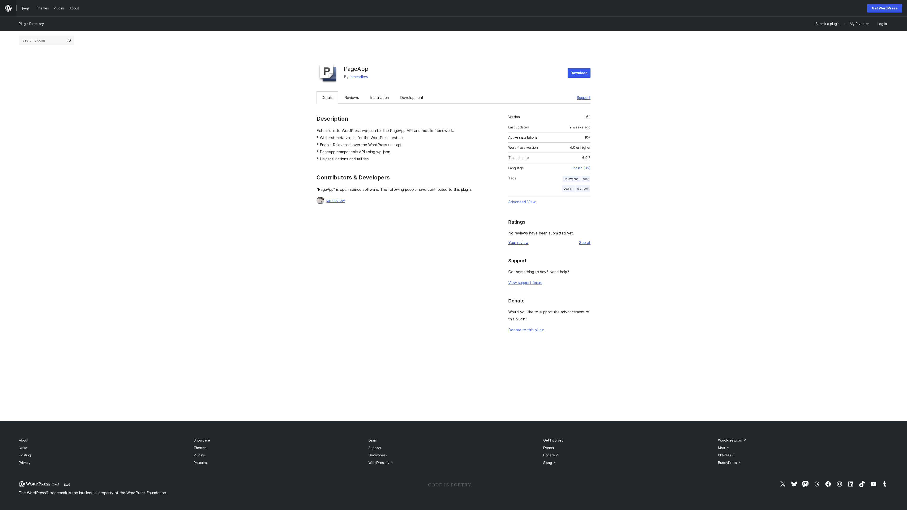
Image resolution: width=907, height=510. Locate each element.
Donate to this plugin (526, 329)
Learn (372, 440)
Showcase (202, 440)
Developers (377, 455)
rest (586, 179)
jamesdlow (359, 76)
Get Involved (553, 440)
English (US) (581, 168)
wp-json (583, 188)
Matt (723, 448)
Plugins (199, 455)
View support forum (525, 282)
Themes (200, 448)
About (23, 440)
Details (327, 97)
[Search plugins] (69, 40)
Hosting (25, 455)
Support (583, 97)
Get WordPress (885, 8)
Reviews (351, 97)
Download (579, 73)
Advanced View (522, 202)
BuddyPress (729, 463)
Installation (379, 97)
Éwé (67, 484)
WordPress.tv (381, 463)
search (568, 188)
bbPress (726, 455)
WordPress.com (732, 440)
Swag (549, 463)
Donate (551, 455)
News (23, 448)
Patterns (200, 463)
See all (584, 242)
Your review (518, 242)
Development (411, 97)
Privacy (24, 463)
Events (548, 448)
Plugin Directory (31, 24)
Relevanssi (571, 179)
